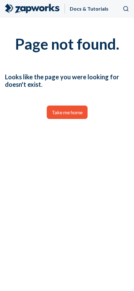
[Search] (126, 8)
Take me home (67, 112)
